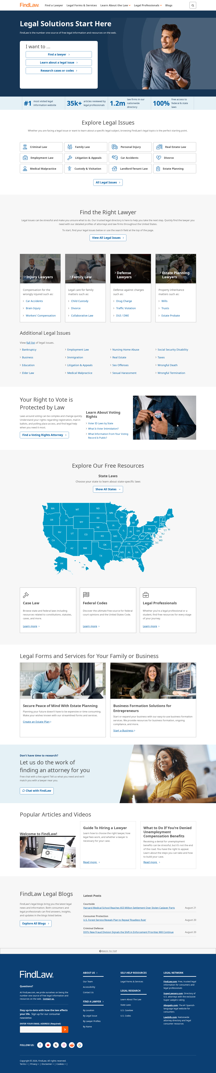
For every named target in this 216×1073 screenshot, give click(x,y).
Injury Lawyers (39, 276)
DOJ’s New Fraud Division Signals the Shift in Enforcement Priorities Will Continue (128, 932)
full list (30, 342)
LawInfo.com (170, 1017)
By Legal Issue (90, 1015)
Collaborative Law (82, 315)
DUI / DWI (122, 315)
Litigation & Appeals (80, 365)
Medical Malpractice (79, 373)
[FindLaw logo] (31, 5)
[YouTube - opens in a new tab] (48, 1045)
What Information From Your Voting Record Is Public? (108, 435)
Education (28, 365)
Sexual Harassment (124, 373)
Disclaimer (47, 1064)
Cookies (60, 1064)
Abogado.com (171, 1005)
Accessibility (89, 987)
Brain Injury (33, 308)
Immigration (75, 357)
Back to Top (109, 951)
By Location (88, 1010)
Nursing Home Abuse (125, 349)
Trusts (165, 308)
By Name (87, 1026)
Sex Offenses (120, 365)
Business (27, 357)
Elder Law (28, 373)
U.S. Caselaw (126, 1010)
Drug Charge (124, 301)
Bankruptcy (29, 349)
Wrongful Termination (171, 373)
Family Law (82, 276)
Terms (23, 1064)
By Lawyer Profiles (92, 1021)
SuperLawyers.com (173, 993)
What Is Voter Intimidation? (103, 428)
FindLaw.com (170, 981)
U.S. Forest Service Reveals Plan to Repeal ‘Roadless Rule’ (114, 920)
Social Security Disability (173, 349)
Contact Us (88, 992)
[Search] (193, 5)
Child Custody (79, 301)
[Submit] (65, 1029)
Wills (164, 301)
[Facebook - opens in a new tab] (40, 1045)
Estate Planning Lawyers (176, 274)
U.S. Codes (125, 1015)
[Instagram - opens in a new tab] (64, 1045)
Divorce (76, 308)
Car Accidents (34, 301)
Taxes (161, 357)
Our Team (88, 981)
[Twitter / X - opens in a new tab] (56, 1045)
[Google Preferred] (80, 1045)
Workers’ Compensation (41, 315)
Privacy (33, 1064)
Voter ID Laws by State (100, 423)
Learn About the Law (130, 999)
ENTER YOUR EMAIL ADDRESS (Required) (40, 1023)
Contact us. (48, 998)
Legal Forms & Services (131, 981)
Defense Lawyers (124, 274)
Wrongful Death (168, 365)
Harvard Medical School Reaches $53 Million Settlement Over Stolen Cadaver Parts (129, 907)
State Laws (125, 1004)
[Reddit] (72, 1045)
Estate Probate (170, 315)
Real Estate (119, 357)
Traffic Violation (126, 308)
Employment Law (78, 349)
